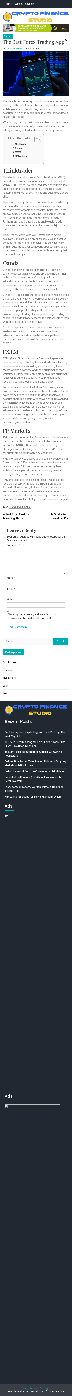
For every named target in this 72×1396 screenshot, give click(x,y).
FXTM (18, 152)
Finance (8, 36)
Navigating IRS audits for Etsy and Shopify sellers (33, 796)
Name (11, 577)
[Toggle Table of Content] (36, 139)
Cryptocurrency (12, 662)
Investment (9, 677)
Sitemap (29, 4)
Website (11, 599)
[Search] (66, 40)
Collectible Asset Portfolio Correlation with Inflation (34, 771)
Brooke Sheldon (14, 48)
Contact (18, 4)
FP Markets (21, 156)
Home (9, 4)
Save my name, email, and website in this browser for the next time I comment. (32, 616)
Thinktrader (21, 144)
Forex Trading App (20, 506)
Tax (5, 693)
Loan (5, 685)
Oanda (18, 148)
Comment (13, 545)
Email (11, 588)
